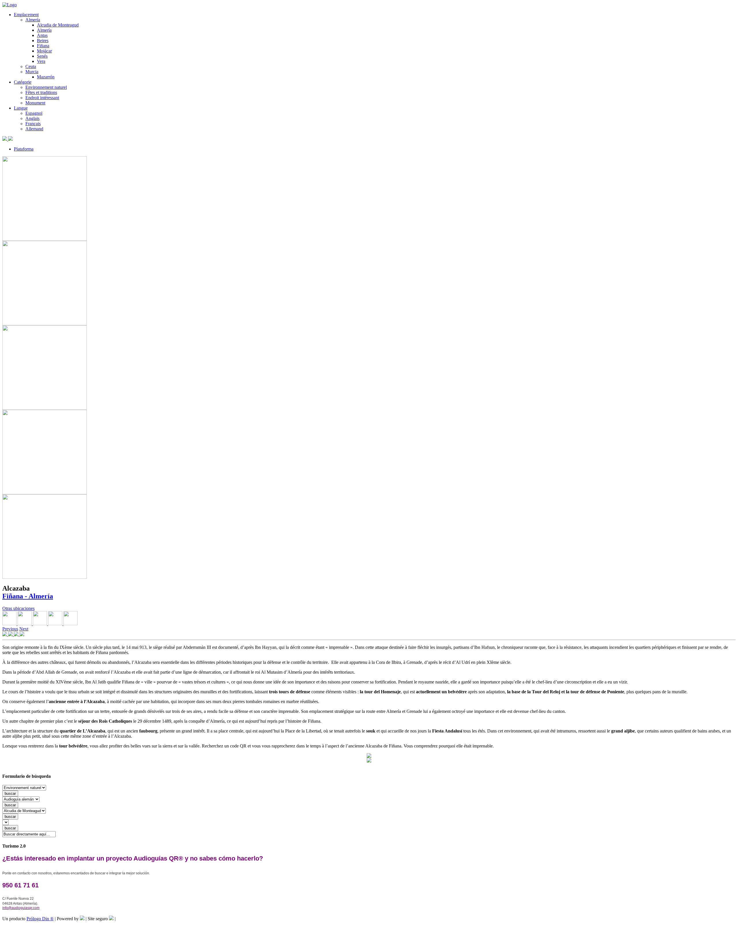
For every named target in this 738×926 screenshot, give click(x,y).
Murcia (31, 71)
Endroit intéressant (42, 97)
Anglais (32, 118)
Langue (21, 108)
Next (23, 628)
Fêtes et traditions (41, 92)
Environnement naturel (46, 87)
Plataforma (23, 148)
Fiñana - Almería (27, 596)
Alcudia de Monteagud (58, 24)
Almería (32, 19)
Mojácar (44, 50)
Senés (42, 56)
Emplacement (26, 14)
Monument (35, 102)
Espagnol (33, 113)
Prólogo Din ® (40, 918)
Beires (42, 40)
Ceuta (30, 66)
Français (33, 123)
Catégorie (22, 82)
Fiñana (43, 45)
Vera (41, 61)
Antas (42, 35)
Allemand (34, 128)
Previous (10, 628)
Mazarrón (45, 76)
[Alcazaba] (44, 239)
